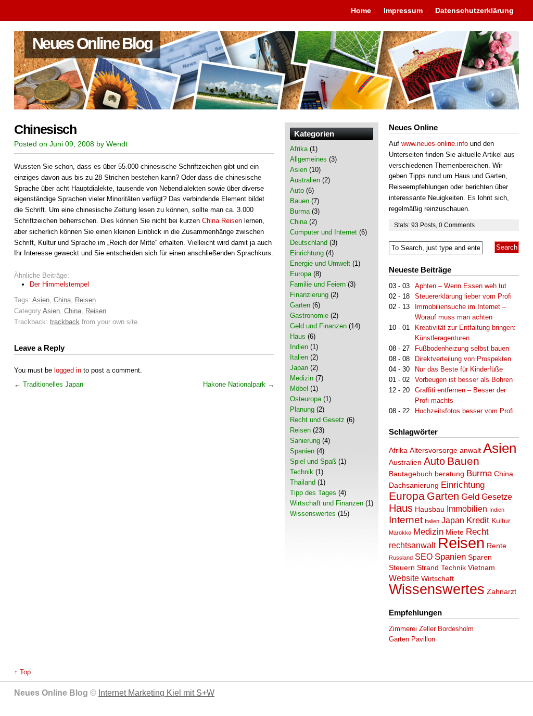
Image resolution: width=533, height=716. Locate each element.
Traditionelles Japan (53, 384)
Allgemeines (308, 159)
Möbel (299, 388)
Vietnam (481, 568)
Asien (40, 300)
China (62, 300)
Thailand (302, 482)
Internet (406, 519)
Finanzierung (309, 295)
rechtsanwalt (412, 545)
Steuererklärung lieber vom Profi (463, 296)
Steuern (402, 568)
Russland (401, 557)
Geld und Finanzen (318, 326)
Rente (496, 546)
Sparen (480, 557)
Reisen (85, 300)
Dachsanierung (414, 485)
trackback (65, 322)
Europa (407, 496)
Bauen (463, 461)
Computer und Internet (323, 232)
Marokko (400, 532)
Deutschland (308, 242)
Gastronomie (309, 315)
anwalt (470, 450)
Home (361, 10)
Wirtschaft (437, 579)
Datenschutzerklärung (474, 10)
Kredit (477, 520)
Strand (428, 568)
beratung (449, 474)
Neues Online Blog (92, 43)
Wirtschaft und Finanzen (326, 503)
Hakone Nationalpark (234, 384)
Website (404, 578)
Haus (401, 508)
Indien (496, 510)
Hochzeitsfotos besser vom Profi (464, 411)
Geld (470, 496)
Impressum (403, 10)
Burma (479, 473)
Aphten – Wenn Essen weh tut (460, 286)
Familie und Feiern (318, 284)
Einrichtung (463, 484)
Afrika (398, 450)
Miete (455, 532)
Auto (434, 461)
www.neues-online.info (434, 143)
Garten (443, 496)
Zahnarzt (501, 592)
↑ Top (22, 672)
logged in (67, 370)
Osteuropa (305, 399)
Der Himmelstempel (59, 284)
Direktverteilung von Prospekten (463, 359)
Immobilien (467, 508)
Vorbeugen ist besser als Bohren (464, 380)
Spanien (450, 556)
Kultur (501, 521)
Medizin (428, 531)
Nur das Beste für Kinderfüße (459, 369)
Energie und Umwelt (320, 263)
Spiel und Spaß (313, 461)
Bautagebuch (411, 474)
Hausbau (430, 509)
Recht (477, 531)
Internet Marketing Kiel (156, 692)
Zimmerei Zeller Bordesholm (431, 629)
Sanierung (305, 441)
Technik (453, 568)
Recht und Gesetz (317, 420)
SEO (424, 556)
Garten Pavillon (412, 639)
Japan (452, 520)
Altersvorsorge (434, 450)
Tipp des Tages (313, 493)
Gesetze (496, 496)
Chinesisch (45, 129)
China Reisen (222, 221)
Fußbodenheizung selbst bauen (462, 348)
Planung (302, 409)
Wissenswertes (437, 589)
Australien (405, 462)
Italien (432, 521)
